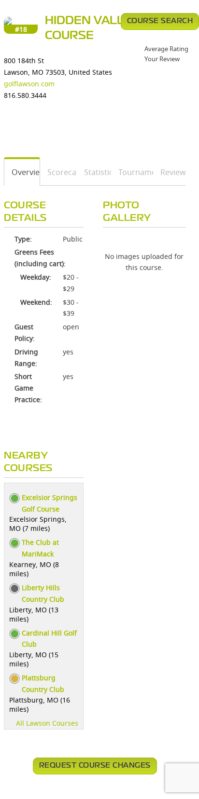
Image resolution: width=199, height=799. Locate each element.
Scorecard (59, 172)
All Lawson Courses (47, 723)
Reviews (169, 172)
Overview (22, 172)
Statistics (94, 172)
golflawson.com (29, 83)
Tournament (132, 172)
